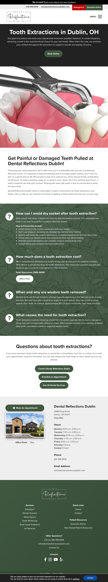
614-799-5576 (32, 6)
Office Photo (21, 442)
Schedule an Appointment (54, 376)
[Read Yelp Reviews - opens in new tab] (61, 559)
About (78, 509)
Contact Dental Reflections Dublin (54, 368)
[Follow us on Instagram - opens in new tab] (50, 559)
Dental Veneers (30, 513)
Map (32, 442)
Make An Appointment (26, 407)
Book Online (53, 53)
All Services (29, 528)
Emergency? (79, 7)
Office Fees (24, 278)
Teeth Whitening (29, 520)
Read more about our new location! (59, 2)
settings (76, 579)
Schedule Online (78, 523)
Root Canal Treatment (30, 524)
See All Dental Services (54, 385)
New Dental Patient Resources (78, 527)
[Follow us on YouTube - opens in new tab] (56, 559)
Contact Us (54, 547)
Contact (78, 513)
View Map (58, 417)
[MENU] (100, 16)
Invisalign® (30, 509)
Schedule (94, 7)
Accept (90, 578)
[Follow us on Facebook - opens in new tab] (45, 559)
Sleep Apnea (30, 516)
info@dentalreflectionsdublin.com (55, 6)
